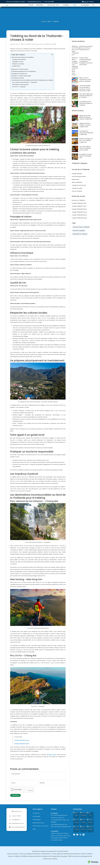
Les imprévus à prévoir (17, 78)
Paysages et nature (17, 61)
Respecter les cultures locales (19, 69)
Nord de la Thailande (79, 230)
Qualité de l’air (16, 66)
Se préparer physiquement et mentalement (23, 71)
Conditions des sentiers (19, 59)
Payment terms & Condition (41, 826)
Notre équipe (36, 816)
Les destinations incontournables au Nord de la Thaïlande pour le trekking (32, 80)
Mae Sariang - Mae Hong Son (20, 84)
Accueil (31, 5)
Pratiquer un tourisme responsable (21, 76)
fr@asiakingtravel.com (35, 1)
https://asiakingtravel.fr (18, 827)
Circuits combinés (77, 191)
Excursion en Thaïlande (78, 200)
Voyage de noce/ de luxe (79, 185)
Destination (40, 5)
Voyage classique (77, 173)
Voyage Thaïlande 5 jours (79, 203)
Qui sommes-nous (53, 5)
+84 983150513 (16, 820)
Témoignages (85, 5)
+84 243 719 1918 (49, 1)
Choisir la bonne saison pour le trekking (22, 57)
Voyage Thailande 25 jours (79, 218)
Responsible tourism (38, 823)
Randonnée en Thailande (80, 234)
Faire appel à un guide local (19, 73)
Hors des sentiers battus (79, 176)
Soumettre (15, 795)
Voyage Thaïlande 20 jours (21, 743)
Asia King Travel (51, 754)
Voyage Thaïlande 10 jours (79, 209)
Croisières (66, 5)
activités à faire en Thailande (81, 227)
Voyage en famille (77, 188)
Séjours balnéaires (77, 182)
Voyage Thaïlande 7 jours (79, 206)
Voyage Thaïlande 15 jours (21, 740)
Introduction (36, 813)
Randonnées (75, 179)
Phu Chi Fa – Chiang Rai (18, 86)
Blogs (75, 5)
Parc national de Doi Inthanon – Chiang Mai (24, 82)
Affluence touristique (18, 64)
